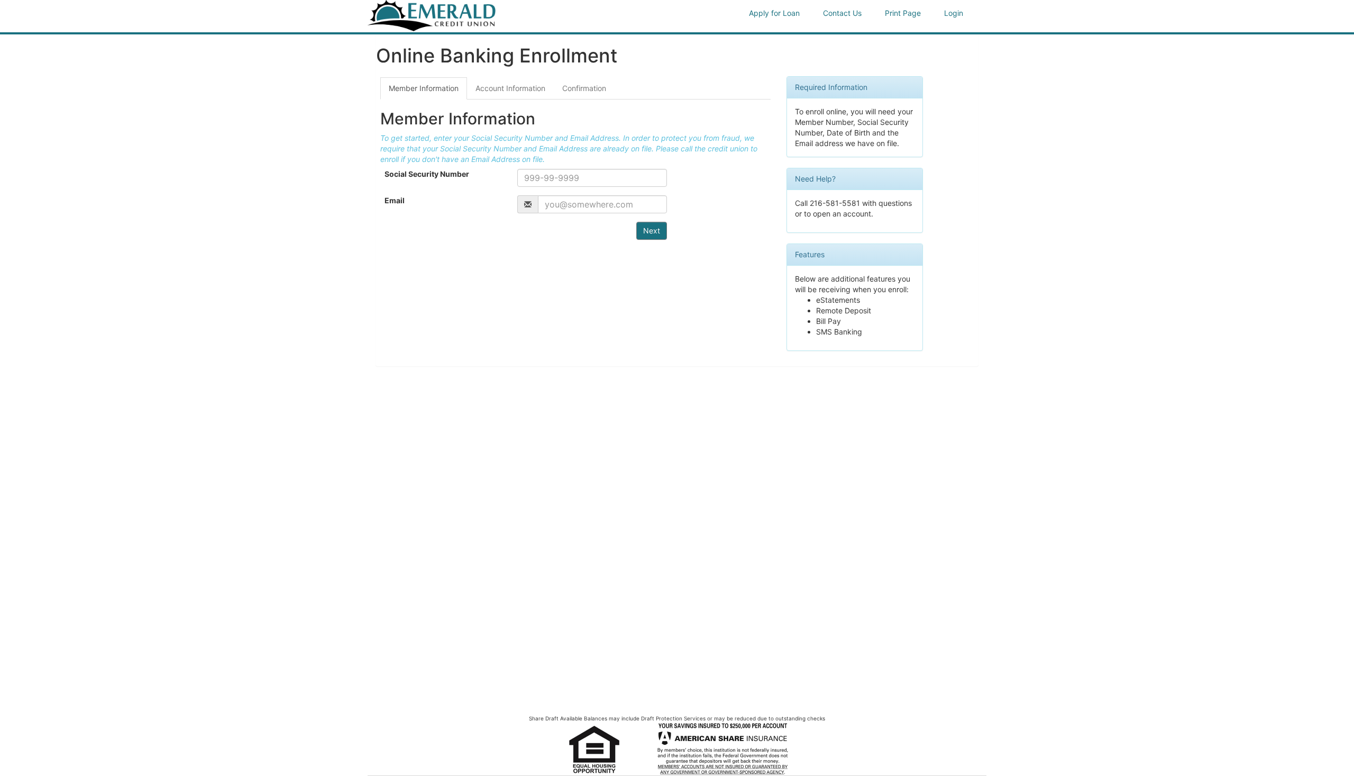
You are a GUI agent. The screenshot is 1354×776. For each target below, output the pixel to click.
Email (395, 200)
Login (953, 12)
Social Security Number (427, 173)
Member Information (424, 88)
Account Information (510, 88)
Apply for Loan (774, 12)
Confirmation (584, 88)
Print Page (903, 12)
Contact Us (842, 12)
